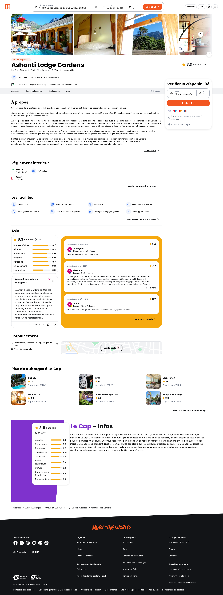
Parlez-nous (82, 569)
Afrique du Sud (27, 70)
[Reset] (96, 7)
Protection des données (24, 590)
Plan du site (154, 590)
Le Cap (14, 70)
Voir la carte (43, 70)
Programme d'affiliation (179, 576)
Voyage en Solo (130, 569)
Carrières (173, 556)
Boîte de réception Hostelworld (182, 582)
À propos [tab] (15, 91)
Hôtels (79, 549)
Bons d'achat (111, 590)
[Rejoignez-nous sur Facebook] (15, 543)
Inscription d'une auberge (180, 569)
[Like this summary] (48, 324)
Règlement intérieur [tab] (34, 91)
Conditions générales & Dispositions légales (58, 590)
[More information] (53, 281)
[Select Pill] (209, 6)
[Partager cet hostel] (209, 54)
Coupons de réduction (91, 590)
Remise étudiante (130, 576)
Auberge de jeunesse (21, 60)
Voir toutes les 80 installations (44, 77)
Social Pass (128, 542)
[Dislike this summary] (54, 324)
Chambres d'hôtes (85, 556)
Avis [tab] (68, 91)
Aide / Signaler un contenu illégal (91, 576)
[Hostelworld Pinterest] (40, 543)
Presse (172, 549)
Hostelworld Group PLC (179, 542)
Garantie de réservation (133, 556)
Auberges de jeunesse (87, 542)
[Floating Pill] (200, 34)
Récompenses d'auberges (134, 562)
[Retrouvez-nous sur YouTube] (34, 543)
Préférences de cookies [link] (173, 590)
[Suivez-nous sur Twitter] (22, 543)
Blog (125, 549)
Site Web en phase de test (133, 590)
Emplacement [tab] (54, 91)
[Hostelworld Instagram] (28, 543)
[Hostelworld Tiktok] (46, 543)
